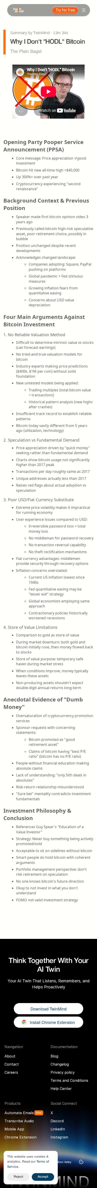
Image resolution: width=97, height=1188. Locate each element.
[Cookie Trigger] (81, 1162)
